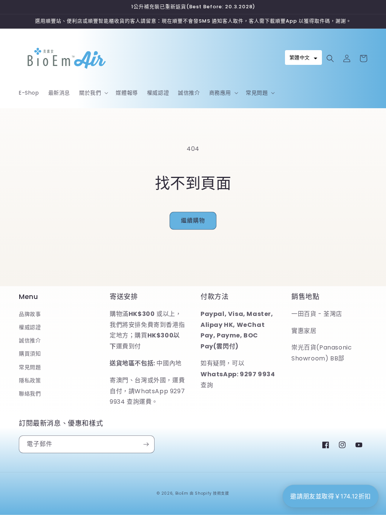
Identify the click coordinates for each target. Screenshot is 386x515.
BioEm (181, 493)
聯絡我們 (30, 393)
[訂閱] (146, 444)
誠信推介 (30, 340)
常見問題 (30, 367)
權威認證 (30, 327)
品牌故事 (30, 314)
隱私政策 (30, 380)
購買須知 (30, 353)
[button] (93, 93)
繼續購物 (193, 220)
